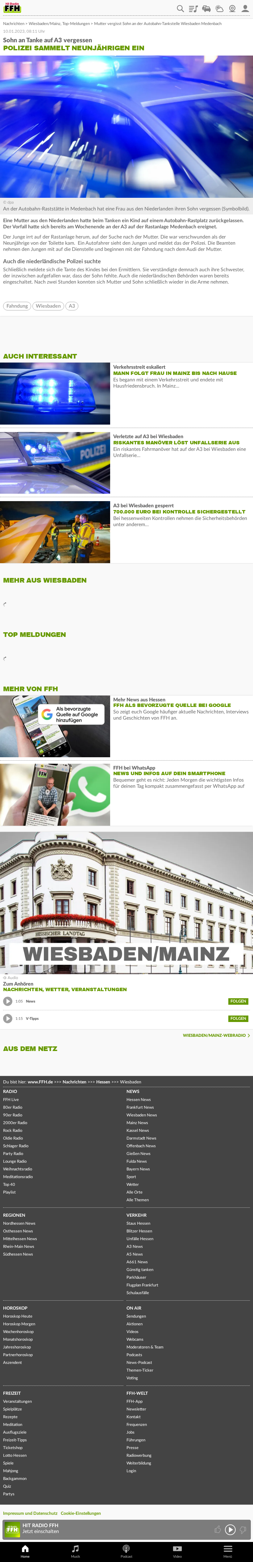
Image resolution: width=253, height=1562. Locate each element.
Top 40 (9, 1185)
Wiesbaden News (141, 1115)
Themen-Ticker (139, 1371)
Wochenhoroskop (18, 1332)
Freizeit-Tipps (15, 1440)
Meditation (12, 1425)
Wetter (219, 6)
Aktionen (134, 1324)
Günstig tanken (139, 1270)
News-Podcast (139, 1363)
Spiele (8, 1463)
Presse (132, 1448)
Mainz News (137, 1123)
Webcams (134, 1340)
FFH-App (134, 1402)
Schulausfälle (137, 1293)
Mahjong (10, 1471)
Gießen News (138, 1154)
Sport (131, 1177)
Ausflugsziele (15, 1433)
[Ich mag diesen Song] (218, 1529)
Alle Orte (134, 1192)
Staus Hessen (138, 1224)
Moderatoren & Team (145, 1347)
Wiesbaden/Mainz (44, 24)
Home (25, 1556)
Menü (227, 1556)
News (132, 1092)
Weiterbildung (138, 1463)
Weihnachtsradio (17, 1169)
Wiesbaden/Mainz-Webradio (214, 1036)
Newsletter (136, 1409)
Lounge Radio (15, 1162)
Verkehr (136, 1215)
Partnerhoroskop (18, 1355)
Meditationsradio (18, 1177)
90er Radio (12, 1115)
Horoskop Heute (17, 1317)
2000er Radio (15, 1123)
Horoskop (15, 1308)
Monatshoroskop (18, 1340)
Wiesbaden (48, 306)
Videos (132, 1332)
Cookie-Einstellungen (81, 1513)
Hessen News (138, 1100)
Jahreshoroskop (17, 1347)
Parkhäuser (136, 1278)
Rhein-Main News (18, 1247)
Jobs (130, 1433)
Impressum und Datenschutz (30, 1513)
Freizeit (12, 1393)
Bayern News (138, 1169)
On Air (133, 1308)
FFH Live (11, 1100)
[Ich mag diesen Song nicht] (242, 1529)
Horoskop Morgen (19, 1324)
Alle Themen (137, 1200)
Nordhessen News (19, 1224)
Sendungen (136, 1317)
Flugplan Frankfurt (142, 1285)
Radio (10, 1092)
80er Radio (12, 1108)
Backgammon (15, 1479)
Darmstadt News (141, 1138)
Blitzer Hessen (139, 1231)
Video (177, 1556)
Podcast (126, 1556)
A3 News (134, 1247)
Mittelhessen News (20, 1239)
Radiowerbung (138, 1456)
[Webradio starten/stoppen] (230, 1529)
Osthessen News (18, 1231)
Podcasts (134, 1355)
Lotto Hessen (15, 1456)
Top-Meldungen (76, 24)
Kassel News (137, 1131)
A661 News (137, 1262)
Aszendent (12, 1363)
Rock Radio (12, 1131)
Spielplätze (12, 1409)
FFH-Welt (137, 1393)
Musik (75, 1556)
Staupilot (206, 6)
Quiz (7, 1487)
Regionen (14, 1215)
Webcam (232, 6)
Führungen (135, 1440)
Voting (132, 1378)
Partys (9, 1494)
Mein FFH (245, 6)
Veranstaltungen (17, 1402)
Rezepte (10, 1417)
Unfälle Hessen (139, 1239)
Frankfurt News (140, 1108)
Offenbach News (141, 1146)
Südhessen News (18, 1255)
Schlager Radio (15, 1146)
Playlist (193, 6)
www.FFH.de (40, 1082)
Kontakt (133, 1417)
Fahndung (17, 306)
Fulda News (136, 1162)
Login (131, 1471)
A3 (72, 306)
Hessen (103, 1082)
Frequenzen (136, 1425)
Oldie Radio (13, 1138)
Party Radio (13, 1154)
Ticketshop (13, 1448)
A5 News (134, 1255)
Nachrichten (13, 24)
